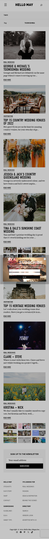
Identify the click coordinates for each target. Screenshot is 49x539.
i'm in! (24, 277)
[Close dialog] (45, 259)
